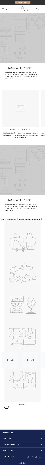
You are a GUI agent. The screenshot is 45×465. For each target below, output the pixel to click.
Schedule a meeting (22, 2)
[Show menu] (3, 9)
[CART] (42, 9)
